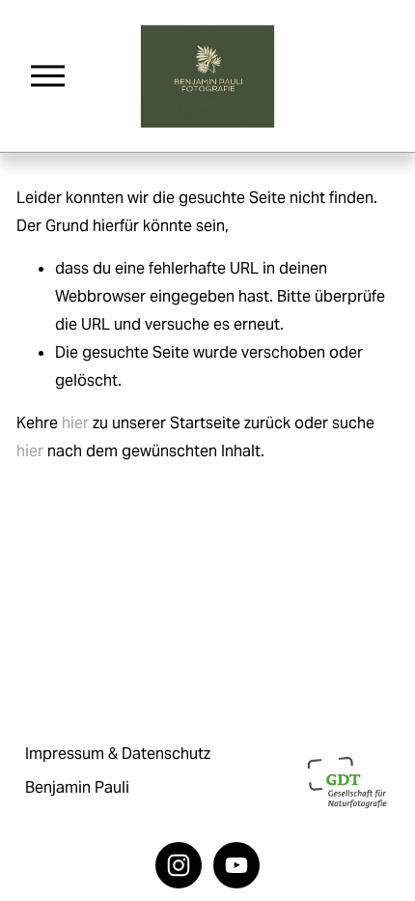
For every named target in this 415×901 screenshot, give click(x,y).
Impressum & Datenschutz (117, 753)
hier (75, 423)
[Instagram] (178, 865)
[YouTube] (236, 865)
